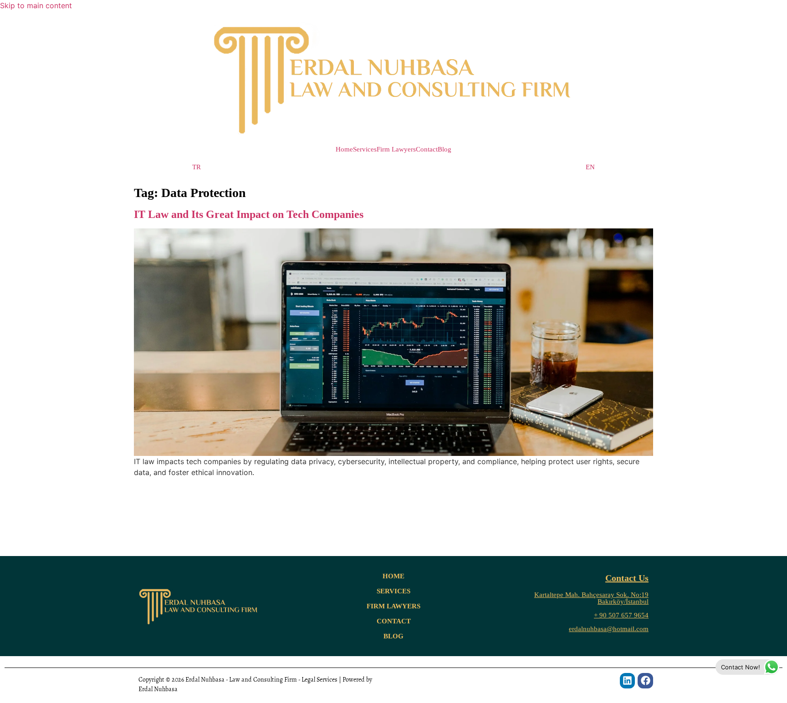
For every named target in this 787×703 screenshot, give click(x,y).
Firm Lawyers (396, 149)
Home (344, 149)
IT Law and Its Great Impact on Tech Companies (248, 214)
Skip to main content (36, 5)
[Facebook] (645, 680)
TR (196, 167)
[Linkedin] (627, 680)
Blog (444, 149)
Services (365, 149)
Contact (427, 149)
